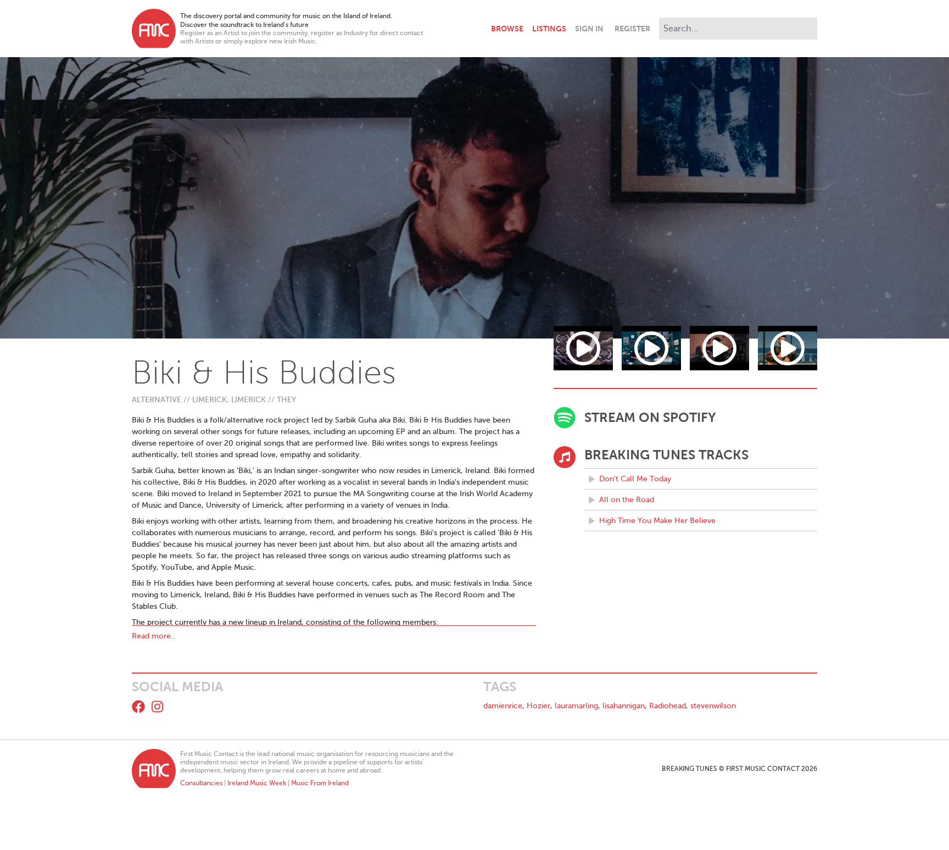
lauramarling (576, 706)
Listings (549, 28)
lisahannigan (623, 706)
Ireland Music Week (256, 783)
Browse (507, 28)
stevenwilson (713, 706)
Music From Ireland (320, 783)
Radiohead (667, 706)
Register (632, 28)
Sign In (589, 28)
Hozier (538, 706)
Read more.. (153, 636)
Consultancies (201, 783)
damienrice (502, 706)
